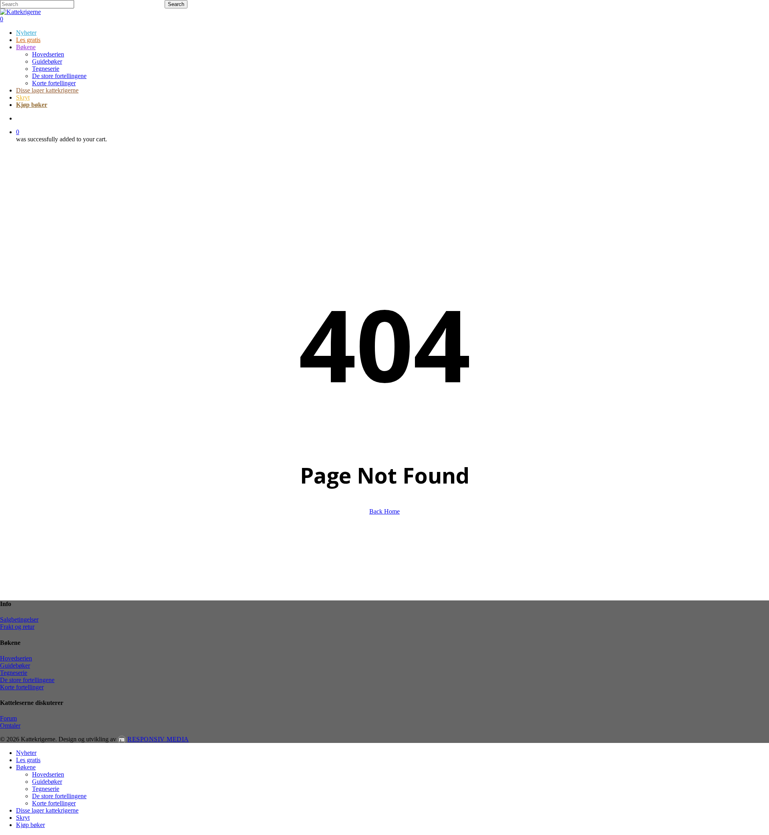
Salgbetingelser (19, 619)
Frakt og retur (17, 626)
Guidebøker (15, 665)
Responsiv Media (158, 739)
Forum (8, 718)
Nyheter (26, 752)
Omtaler (10, 725)
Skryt (23, 817)
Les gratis (28, 760)
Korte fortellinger (22, 687)
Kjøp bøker (30, 824)
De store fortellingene (27, 679)
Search (176, 4)
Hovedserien (16, 658)
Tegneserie (13, 672)
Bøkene (26, 767)
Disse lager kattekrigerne (47, 810)
